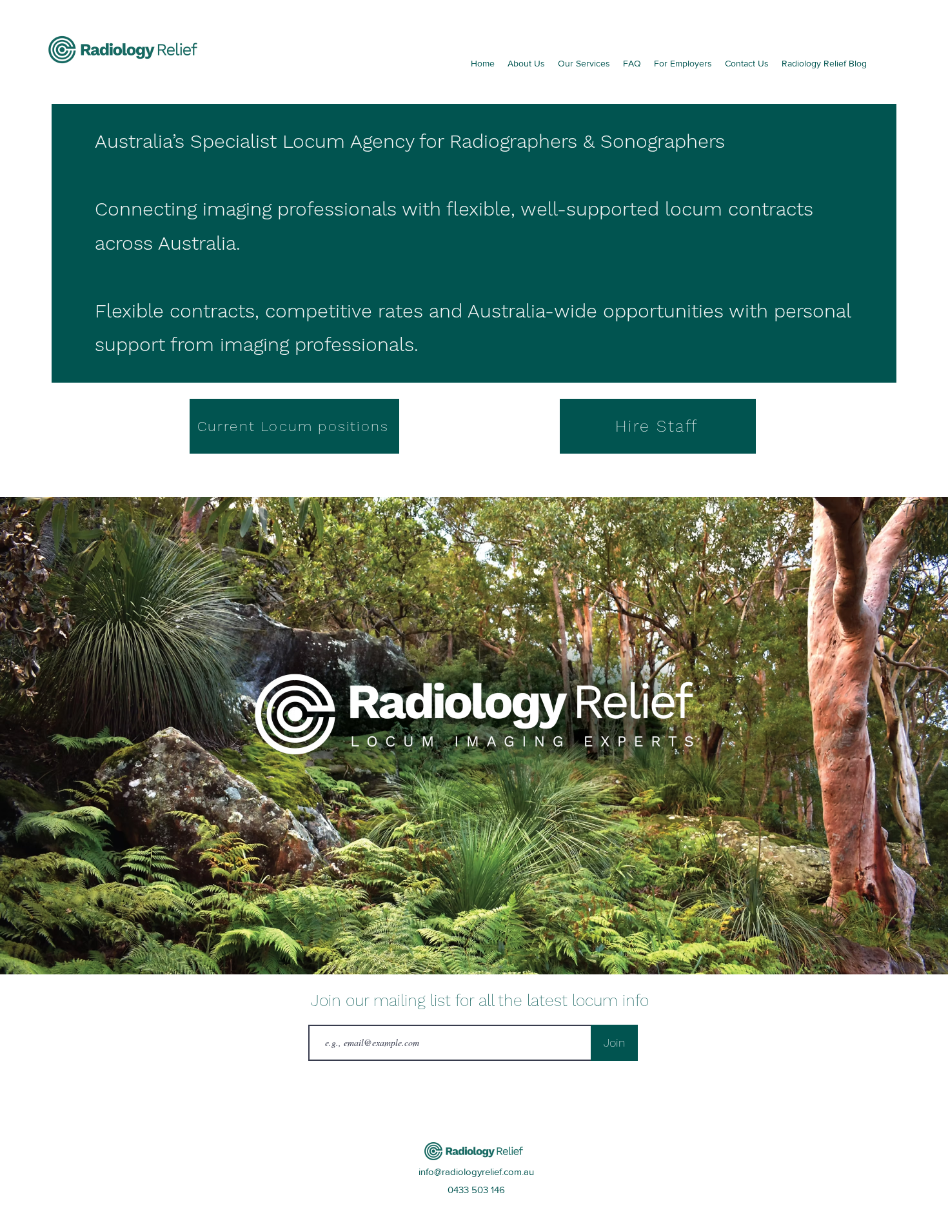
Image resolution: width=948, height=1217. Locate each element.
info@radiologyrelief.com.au (476, 1171)
